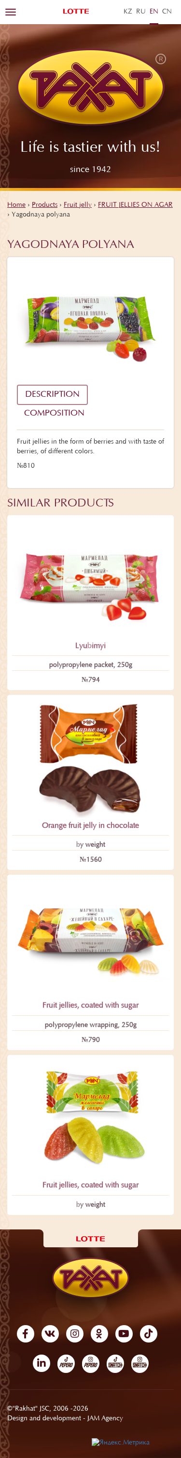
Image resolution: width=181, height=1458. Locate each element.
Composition (54, 413)
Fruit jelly (78, 205)
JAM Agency (105, 1418)
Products (44, 205)
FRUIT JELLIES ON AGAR (135, 205)
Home (16, 205)
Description (52, 394)
